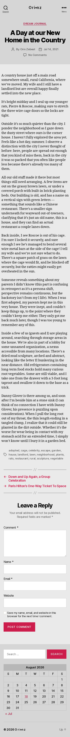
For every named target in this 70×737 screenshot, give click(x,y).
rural (33, 458)
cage (24, 450)
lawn (33, 454)
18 (26, 696)
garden (56, 450)
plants (60, 454)
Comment (11, 527)
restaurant (21, 458)
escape (45, 450)
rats (11, 458)
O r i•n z (35, 7)
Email (8, 579)
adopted (14, 450)
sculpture (43, 458)
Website (9, 595)
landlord (23, 454)
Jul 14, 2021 (51, 49)
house (12, 454)
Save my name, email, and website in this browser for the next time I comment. (31, 614)
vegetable (56, 458)
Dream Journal (35, 23)
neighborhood (46, 454)
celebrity (34, 450)
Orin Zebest (27, 49)
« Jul (8, 714)
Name (8, 562)
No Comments (37, 55)
